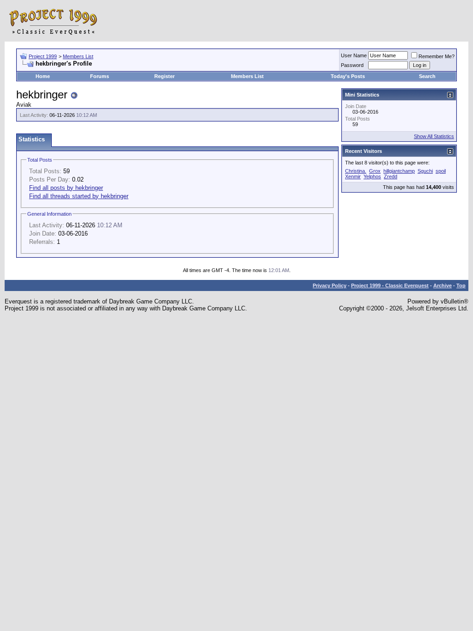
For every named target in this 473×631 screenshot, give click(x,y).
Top (461, 285)
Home (43, 76)
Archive (442, 285)
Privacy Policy (329, 285)
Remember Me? (436, 56)
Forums (99, 76)
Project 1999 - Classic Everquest (390, 285)
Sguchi (425, 171)
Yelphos (372, 176)
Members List (78, 56)
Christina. (355, 171)
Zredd (390, 176)
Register (164, 76)
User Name (354, 55)
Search (427, 76)
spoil (441, 171)
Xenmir (353, 176)
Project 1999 (43, 56)
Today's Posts (348, 76)
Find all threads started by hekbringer (78, 196)
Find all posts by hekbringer (66, 187)
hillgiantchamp (399, 171)
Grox (375, 171)
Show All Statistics (434, 136)
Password (352, 65)
